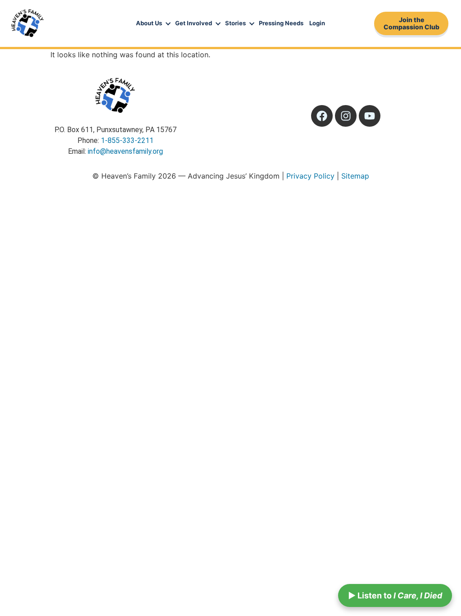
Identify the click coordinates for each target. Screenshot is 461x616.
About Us (149, 23)
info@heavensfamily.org (125, 151)
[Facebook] (322, 116)
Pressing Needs (281, 23)
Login (317, 23)
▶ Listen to (395, 595)
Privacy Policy (310, 175)
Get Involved (193, 23)
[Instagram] (346, 116)
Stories (235, 23)
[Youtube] (369, 116)
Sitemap (355, 175)
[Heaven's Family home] (27, 23)
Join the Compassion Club (411, 23)
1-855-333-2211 (127, 140)
